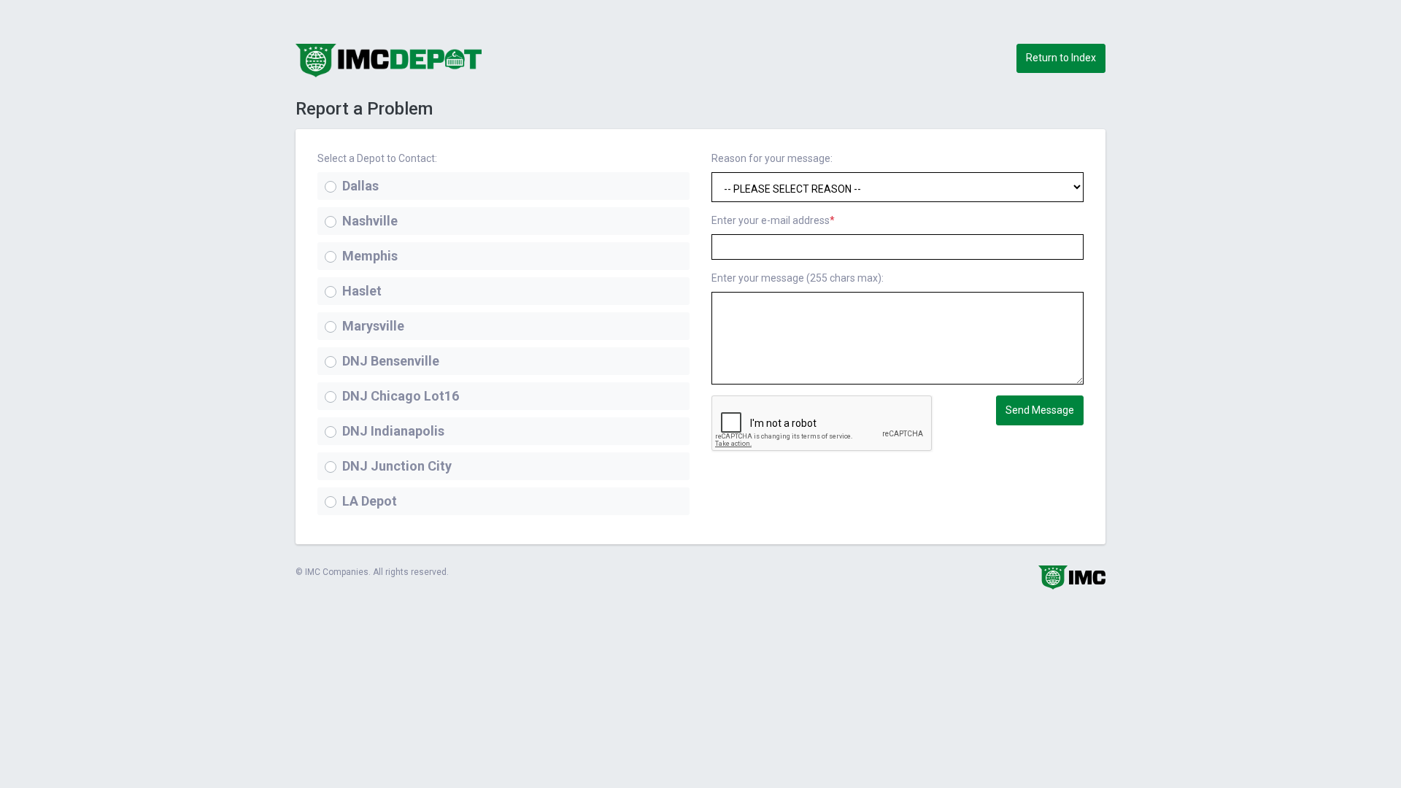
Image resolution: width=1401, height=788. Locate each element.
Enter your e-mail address (773, 220)
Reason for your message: (772, 158)
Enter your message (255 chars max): (797, 278)
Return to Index (1061, 57)
